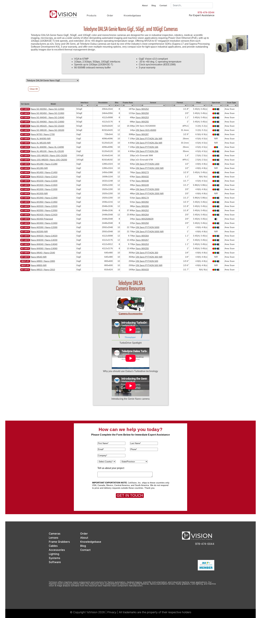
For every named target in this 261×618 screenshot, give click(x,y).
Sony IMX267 (142, 240)
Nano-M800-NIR (39, 265)
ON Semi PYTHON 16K (147, 147)
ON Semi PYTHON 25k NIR (149, 143)
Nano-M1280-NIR (39, 168)
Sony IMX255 (142, 121)
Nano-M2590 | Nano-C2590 (44, 227)
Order (110, 15)
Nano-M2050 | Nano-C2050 (44, 210)
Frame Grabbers (59, 541)
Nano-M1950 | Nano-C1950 (44, 202)
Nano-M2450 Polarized (42, 219)
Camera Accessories (130, 313)
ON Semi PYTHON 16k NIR (149, 138)
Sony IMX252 (142, 109)
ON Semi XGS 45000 (146, 130)
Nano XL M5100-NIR (41, 143)
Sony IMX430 (142, 181)
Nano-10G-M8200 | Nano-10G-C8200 (49, 159)
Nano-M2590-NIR (39, 231)
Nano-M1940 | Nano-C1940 (44, 197)
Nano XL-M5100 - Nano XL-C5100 (47, 151)
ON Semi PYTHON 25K (147, 151)
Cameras (54, 533)
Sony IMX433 (142, 269)
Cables (53, 545)
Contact (163, 5)
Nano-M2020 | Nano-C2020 (44, 206)
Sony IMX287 (142, 134)
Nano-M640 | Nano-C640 (43, 252)
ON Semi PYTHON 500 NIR (149, 265)
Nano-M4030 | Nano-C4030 (44, 240)
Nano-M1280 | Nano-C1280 (44, 164)
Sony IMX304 (142, 236)
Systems (54, 558)
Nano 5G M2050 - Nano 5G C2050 (47, 109)
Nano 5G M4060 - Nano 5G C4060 (47, 121)
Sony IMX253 (142, 117)
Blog (153, 5)
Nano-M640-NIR (39, 257)
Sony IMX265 (142, 206)
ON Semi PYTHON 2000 (147, 189)
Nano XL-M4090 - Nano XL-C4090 (47, 147)
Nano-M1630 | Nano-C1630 (44, 181)
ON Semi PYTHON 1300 (147, 164)
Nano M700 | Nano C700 (43, 134)
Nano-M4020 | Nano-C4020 (44, 236)
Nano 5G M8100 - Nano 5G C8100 (47, 130)
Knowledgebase (132, 15)
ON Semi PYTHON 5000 (147, 227)
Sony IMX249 (142, 185)
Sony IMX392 (142, 202)
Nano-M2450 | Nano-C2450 (44, 223)
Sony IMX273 (142, 172)
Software (55, 562)
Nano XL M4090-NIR (41, 138)
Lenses (53, 537)
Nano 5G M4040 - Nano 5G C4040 (47, 117)
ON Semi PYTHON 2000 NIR (150, 193)
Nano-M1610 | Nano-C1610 (44, 176)
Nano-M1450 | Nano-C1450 (44, 172)
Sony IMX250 (142, 113)
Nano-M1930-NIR (39, 193)
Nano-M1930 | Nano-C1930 (44, 189)
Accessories (57, 549)
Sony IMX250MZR (144, 219)
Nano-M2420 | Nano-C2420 (44, 214)
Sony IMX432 (142, 176)
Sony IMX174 (142, 197)
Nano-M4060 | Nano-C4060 (44, 248)
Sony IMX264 (142, 214)
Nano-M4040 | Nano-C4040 (44, 244)
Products (91, 15)
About (145, 5)
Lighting (54, 554)
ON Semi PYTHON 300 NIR (149, 257)
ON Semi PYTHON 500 (147, 261)
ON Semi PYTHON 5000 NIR (150, 231)
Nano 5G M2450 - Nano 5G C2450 (47, 113)
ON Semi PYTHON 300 (147, 252)
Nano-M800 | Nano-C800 (43, 261)
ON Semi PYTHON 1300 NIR (150, 168)
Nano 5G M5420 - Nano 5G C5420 (47, 126)
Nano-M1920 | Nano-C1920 (44, 185)
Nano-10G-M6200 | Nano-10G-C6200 (49, 155)
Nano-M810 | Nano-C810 (43, 269)
